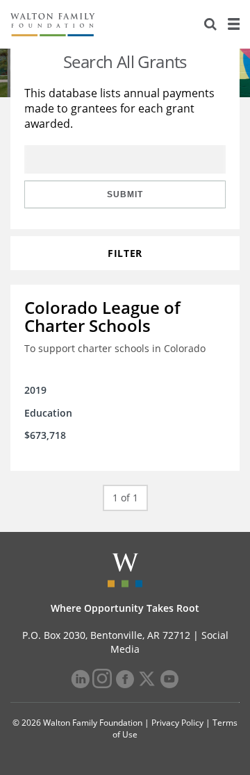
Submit (125, 194)
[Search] (210, 24)
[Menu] (233, 24)
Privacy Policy (177, 722)
